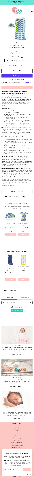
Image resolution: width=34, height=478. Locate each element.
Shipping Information (17, 445)
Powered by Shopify (17, 476)
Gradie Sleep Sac (23, 224)
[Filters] (3, 302)
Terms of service (17, 447)
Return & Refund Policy (17, 442)
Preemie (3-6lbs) (23, 60)
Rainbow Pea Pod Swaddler (23, 268)
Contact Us (17, 435)
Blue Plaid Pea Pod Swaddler (10, 268)
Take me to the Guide (17, 386)
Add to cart (10, 235)
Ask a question (17, 191)
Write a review (17, 310)
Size (16, 56)
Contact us (16, 423)
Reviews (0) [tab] (9, 297)
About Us (17, 430)
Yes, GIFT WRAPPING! (17, 354)
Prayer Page (17, 440)
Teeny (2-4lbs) (10, 60)
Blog (17, 433)
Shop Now (17, 418)
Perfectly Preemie (17, 45)
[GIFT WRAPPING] (17, 335)
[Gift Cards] (17, 399)
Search (17, 428)
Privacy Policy (17, 438)
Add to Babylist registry (17, 87)
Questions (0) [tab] (25, 297)
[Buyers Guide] (17, 367)
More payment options (17, 79)
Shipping (11, 53)
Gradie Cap (10, 224)
